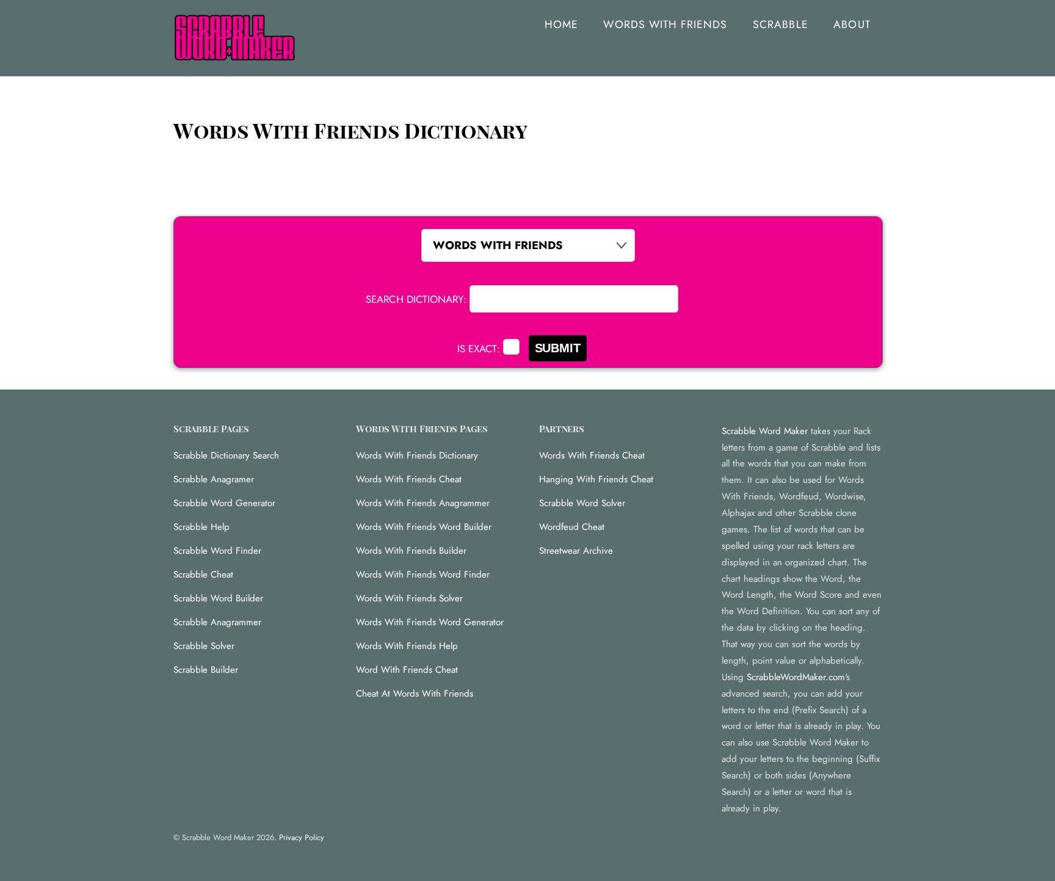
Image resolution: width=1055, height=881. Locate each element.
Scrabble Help (201, 527)
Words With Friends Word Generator (430, 622)
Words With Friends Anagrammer (423, 503)
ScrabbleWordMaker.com (796, 677)
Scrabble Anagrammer (217, 622)
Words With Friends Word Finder (423, 574)
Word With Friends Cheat (407, 669)
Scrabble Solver (203, 646)
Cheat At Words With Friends (414, 693)
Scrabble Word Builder (218, 598)
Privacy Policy (301, 837)
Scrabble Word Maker (765, 431)
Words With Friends (665, 24)
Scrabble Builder (205, 669)
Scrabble (780, 24)
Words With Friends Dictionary (417, 455)
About (851, 24)
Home (561, 24)
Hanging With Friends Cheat (596, 479)
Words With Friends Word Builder (423, 527)
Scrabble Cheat (203, 574)
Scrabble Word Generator (224, 503)
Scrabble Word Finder (217, 550)
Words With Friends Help (407, 646)
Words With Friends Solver (409, 598)
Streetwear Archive (576, 550)
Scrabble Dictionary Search (226, 455)
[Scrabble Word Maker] (234, 54)
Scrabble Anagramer (213, 479)
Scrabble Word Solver (582, 503)
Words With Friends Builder (411, 550)
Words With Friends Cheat (409, 479)
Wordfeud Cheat (571, 527)
